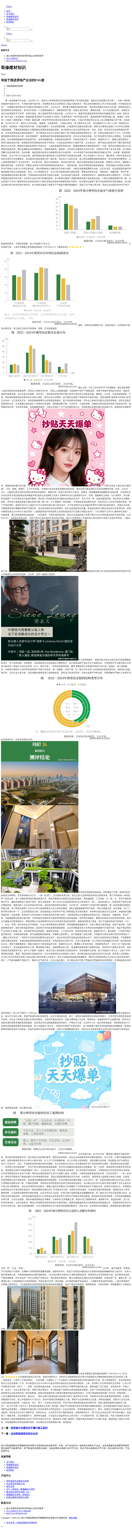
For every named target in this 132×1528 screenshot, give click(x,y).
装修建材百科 (12, 19)
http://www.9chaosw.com (16, 61)
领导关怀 (10, 1486)
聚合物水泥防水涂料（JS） (18, 1492)
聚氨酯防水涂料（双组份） (18, 1495)
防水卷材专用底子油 (15, 1484)
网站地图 (73, 1518)
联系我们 (10, 22)
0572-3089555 (12, 58)
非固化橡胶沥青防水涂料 (17, 1497)
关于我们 (10, 14)
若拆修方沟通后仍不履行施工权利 (29, 1428)
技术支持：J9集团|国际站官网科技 (21, 1523)
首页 (8, 11)
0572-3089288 (25, 1511)
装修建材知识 (12, 16)
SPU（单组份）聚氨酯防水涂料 (20, 1489)
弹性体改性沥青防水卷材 (17, 1481)
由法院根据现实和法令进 (24, 1433)
